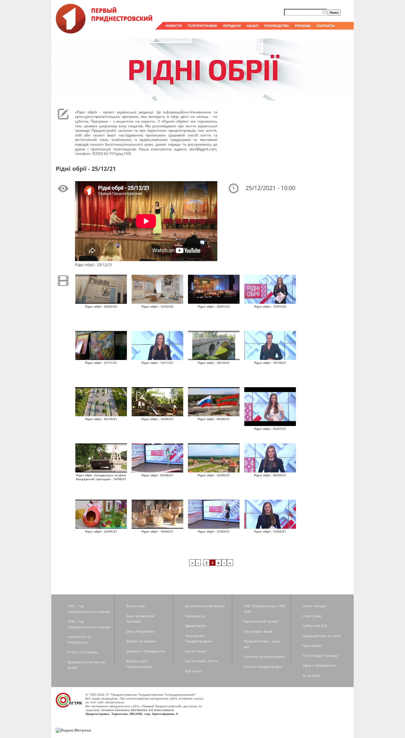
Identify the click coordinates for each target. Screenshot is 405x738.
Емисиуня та (195, 616)
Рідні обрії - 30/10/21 (214, 363)
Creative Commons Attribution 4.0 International (137, 710)
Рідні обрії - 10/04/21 (157, 531)
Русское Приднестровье (263, 666)
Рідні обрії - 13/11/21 (157, 363)
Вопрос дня (135, 606)
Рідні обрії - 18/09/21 (157, 419)
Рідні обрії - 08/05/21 (270, 475)
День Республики (140, 631)
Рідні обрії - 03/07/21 (270, 429)
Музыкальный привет (261, 621)
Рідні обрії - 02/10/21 (101, 419)
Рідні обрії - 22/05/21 (214, 475)
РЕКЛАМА (303, 25)
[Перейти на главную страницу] (105, 32)
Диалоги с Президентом (145, 651)
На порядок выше (258, 631)
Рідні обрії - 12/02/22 (157, 306)
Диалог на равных (141, 641)
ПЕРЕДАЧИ (232, 25)
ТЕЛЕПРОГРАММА (202, 25)
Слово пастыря (314, 606)
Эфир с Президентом (319, 665)
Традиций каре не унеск (322, 636)
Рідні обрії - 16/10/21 (270, 363)
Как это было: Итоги (201, 661)
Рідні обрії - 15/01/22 (270, 306)
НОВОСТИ (173, 25)
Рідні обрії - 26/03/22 (101, 306)
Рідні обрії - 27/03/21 (214, 531)
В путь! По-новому (83, 652)
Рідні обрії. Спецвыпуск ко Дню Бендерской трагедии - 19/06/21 (101, 477)
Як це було (311, 675)
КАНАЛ (252, 25)
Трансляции (311, 645)
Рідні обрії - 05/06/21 (157, 475)
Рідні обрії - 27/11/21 (101, 363)
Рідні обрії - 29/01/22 (214, 306)
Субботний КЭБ (315, 625)
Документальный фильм (205, 606)
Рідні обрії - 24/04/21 (101, 531)
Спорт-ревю (312, 616)
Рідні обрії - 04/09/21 (214, 419)
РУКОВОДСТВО (276, 25)
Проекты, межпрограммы (264, 656)
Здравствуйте (195, 625)
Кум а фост (194, 671)
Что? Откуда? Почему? (320, 655)
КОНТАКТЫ (326, 25)
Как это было (195, 651)
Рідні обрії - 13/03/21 (270, 531)
